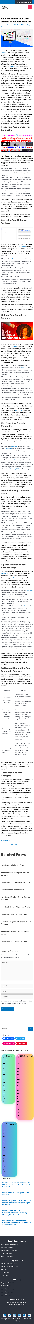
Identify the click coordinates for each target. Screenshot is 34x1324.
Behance (4, 53)
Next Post (13, 844)
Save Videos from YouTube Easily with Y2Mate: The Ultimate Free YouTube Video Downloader (17, 1185)
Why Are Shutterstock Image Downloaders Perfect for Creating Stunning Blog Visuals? (14, 1213)
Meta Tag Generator (7, 1289)
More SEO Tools (6, 1295)
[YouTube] (24, 1315)
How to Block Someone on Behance (15, 882)
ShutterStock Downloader (9, 1244)
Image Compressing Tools (9, 1266)
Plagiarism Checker (7, 1283)
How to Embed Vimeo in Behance (15, 889)
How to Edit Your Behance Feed (14, 914)
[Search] (30, 1029)
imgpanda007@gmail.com (19, 1302)
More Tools (4, 1275)
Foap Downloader (6, 1253)
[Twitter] (9, 1315)
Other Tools (5, 1272)
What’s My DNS (14, 469)
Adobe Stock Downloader (9, 1250)
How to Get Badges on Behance (14, 941)
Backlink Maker (5, 1286)
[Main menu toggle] (30, 7)
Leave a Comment (7, 25)
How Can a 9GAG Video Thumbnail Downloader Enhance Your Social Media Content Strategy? (16, 1223)
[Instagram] (14, 1315)
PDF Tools (4, 1269)
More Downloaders (7, 1256)
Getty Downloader (7, 1247)
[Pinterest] (19, 1315)
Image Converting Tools (9, 1263)
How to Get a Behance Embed (13, 865)
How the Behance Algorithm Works (15, 907)
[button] (23, 2)
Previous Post (5, 840)
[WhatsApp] (29, 1315)
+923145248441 (20, 1304)
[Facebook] (4, 1315)
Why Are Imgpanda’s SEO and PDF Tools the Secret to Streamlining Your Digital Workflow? (16, 1203)
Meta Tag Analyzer (7, 1292)
